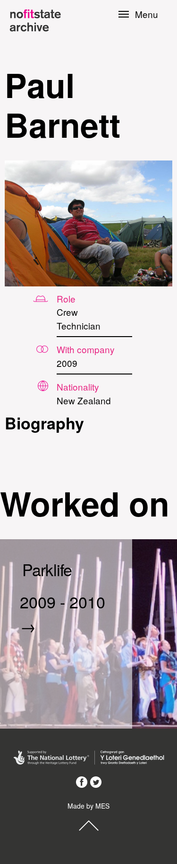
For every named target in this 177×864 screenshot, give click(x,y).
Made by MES (88, 806)
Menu (146, 14)
